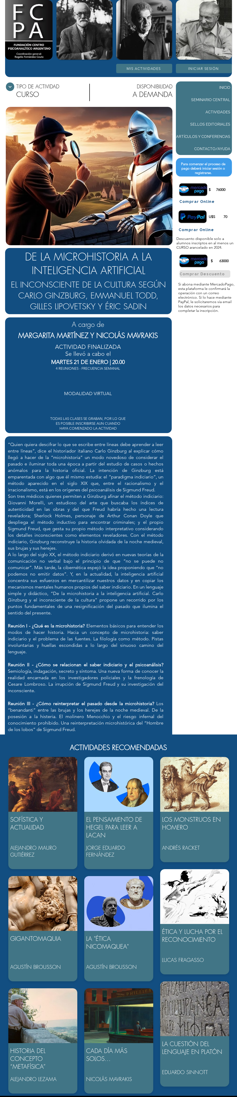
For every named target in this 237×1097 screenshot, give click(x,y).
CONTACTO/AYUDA (212, 149)
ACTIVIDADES (218, 112)
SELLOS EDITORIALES (210, 124)
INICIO (224, 87)
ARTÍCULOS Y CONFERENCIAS (203, 136)
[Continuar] (10, 87)
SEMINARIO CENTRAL (210, 100)
